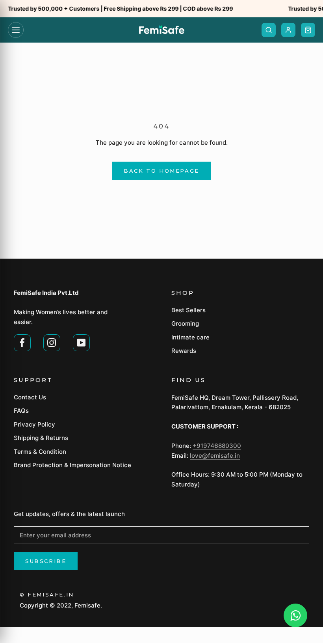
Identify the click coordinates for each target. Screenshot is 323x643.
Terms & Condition (40, 451)
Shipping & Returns (41, 438)
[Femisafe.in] (161, 30)
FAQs (21, 410)
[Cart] (308, 30)
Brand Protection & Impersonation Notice (72, 465)
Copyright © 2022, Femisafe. (61, 605)
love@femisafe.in (215, 455)
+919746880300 (217, 445)
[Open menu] (16, 30)
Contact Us (30, 397)
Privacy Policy (34, 424)
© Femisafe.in (47, 594)
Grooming (185, 323)
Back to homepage (161, 171)
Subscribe (45, 561)
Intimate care (190, 337)
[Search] (269, 30)
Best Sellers (188, 310)
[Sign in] (288, 30)
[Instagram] (51, 342)
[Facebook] (22, 342)
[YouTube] (81, 342)
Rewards (183, 350)
